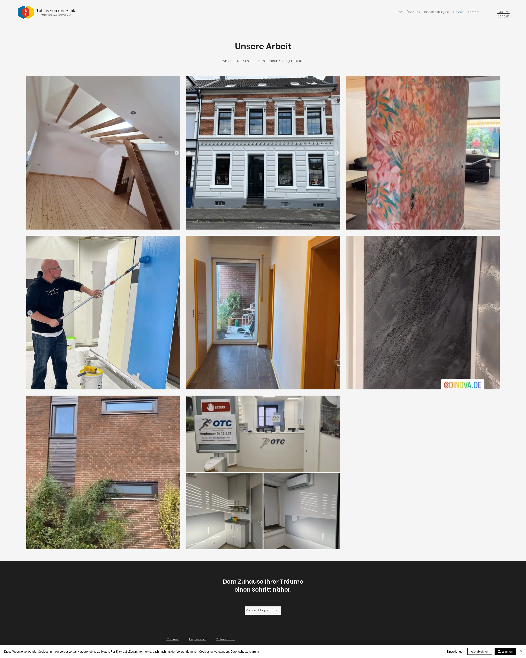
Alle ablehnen (480, 651)
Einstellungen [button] (455, 651)
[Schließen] (521, 651)
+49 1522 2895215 (503, 14)
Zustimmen (505, 651)
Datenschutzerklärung (245, 651)
